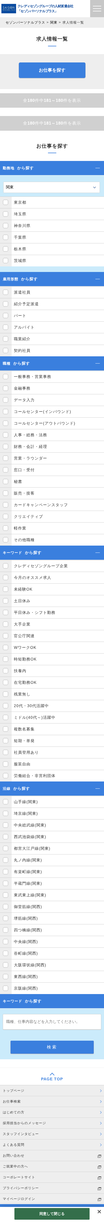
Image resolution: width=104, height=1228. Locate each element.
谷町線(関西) (26, 953)
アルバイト (24, 327)
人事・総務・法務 (30, 435)
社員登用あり (26, 752)
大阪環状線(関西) (30, 965)
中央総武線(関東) (30, 825)
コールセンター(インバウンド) (42, 411)
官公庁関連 (24, 636)
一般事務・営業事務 (32, 376)
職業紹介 (22, 339)
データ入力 (24, 400)
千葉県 (20, 237)
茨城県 (20, 260)
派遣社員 (22, 292)
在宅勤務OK (25, 682)
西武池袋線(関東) (30, 836)
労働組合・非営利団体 (34, 775)
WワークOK (25, 647)
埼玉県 (20, 214)
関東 (53, 22)
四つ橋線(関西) (28, 930)
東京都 (20, 202)
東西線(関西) (26, 976)
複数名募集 (24, 729)
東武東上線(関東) (30, 895)
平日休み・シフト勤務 (34, 612)
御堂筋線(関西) (28, 906)
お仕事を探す (52, 70)
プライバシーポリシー (21, 1188)
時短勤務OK (25, 659)
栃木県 (20, 249)
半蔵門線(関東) (28, 883)
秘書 (18, 481)
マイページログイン (19, 1199)
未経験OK (23, 589)
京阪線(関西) (26, 988)
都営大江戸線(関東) (32, 848)
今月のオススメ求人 (32, 577)
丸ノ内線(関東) (28, 860)
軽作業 (20, 528)
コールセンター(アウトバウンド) (44, 423)
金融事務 (22, 388)
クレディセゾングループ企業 (41, 566)
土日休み (22, 601)
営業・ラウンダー (30, 458)
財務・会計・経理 (30, 446)
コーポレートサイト (19, 1177)
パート (20, 315)
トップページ (13, 1091)
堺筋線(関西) (26, 918)
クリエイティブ (28, 516)
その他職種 (24, 540)
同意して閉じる (52, 1214)
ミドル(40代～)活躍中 (34, 717)
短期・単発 (24, 740)
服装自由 (22, 764)
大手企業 (22, 624)
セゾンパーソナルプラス (25, 22)
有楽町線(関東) (28, 871)
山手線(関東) (26, 802)
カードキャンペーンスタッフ (41, 505)
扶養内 (20, 671)
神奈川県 (22, 225)
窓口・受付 (24, 470)
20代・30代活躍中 (31, 705)
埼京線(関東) (26, 813)
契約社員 (22, 350)
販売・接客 (24, 493)
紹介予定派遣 (26, 304)
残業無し (22, 694)
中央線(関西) (26, 941)
